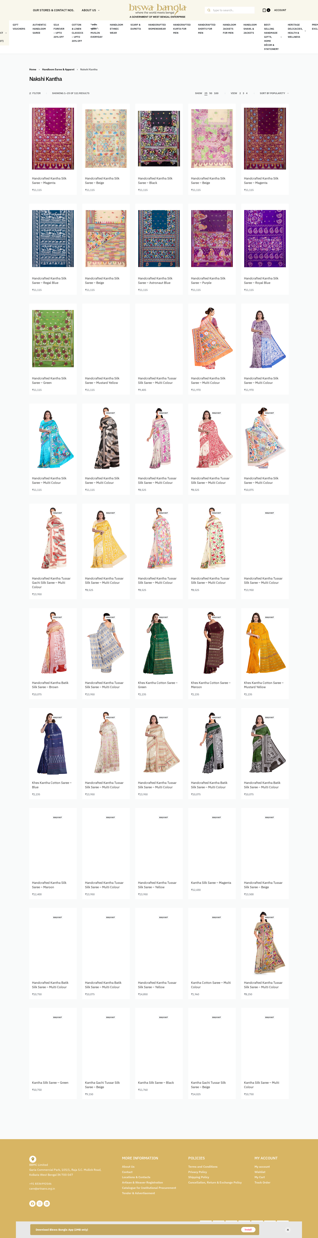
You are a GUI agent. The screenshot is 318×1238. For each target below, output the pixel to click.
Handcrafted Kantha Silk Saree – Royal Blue (261, 280)
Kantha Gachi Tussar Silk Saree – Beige (102, 1085)
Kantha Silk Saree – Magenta (211, 883)
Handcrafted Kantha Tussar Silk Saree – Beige (263, 885)
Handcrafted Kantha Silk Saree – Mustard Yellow (102, 380)
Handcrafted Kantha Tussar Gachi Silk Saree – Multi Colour (51, 582)
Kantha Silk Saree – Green (50, 1083)
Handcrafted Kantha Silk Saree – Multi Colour (208, 380)
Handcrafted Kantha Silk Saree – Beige (102, 180)
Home (32, 69)
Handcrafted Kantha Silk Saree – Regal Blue (49, 280)
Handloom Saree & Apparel (58, 69)
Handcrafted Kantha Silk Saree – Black (155, 180)
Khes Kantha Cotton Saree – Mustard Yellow (264, 685)
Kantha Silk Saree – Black (156, 1083)
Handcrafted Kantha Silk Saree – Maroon (49, 885)
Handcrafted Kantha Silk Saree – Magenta (49, 180)
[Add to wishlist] (67, 113)
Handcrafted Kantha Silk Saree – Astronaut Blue (155, 280)
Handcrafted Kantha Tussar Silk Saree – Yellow (157, 885)
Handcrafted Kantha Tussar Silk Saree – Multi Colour (157, 380)
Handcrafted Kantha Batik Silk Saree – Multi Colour (209, 785)
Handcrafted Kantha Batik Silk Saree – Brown (50, 685)
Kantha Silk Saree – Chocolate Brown (45, 1185)
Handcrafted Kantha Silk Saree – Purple (208, 280)
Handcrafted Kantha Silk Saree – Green (49, 380)
